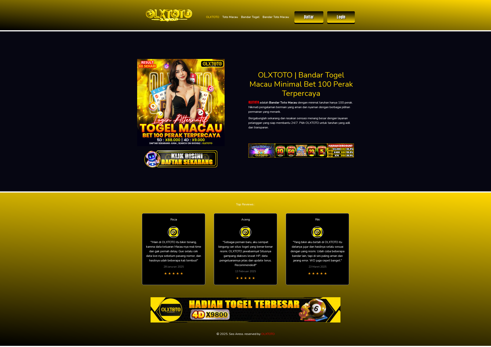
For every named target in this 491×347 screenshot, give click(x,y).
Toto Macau (230, 17)
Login (341, 17)
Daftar (309, 17)
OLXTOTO (212, 17)
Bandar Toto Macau (276, 17)
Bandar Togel (250, 17)
